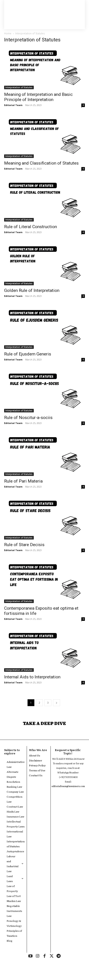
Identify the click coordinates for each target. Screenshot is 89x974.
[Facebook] (44, 956)
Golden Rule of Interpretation (31, 290)
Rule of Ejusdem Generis (27, 354)
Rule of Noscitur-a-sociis (28, 417)
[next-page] (56, 702)
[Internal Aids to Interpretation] (44, 651)
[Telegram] (58, 956)
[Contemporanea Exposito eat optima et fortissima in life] (44, 582)
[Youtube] (30, 956)
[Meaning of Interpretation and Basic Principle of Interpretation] (44, 68)
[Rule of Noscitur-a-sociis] (44, 391)
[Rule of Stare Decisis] (44, 518)
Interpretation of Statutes (18, 87)
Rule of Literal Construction (30, 226)
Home (7, 33)
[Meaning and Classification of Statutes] (44, 137)
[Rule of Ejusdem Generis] (44, 328)
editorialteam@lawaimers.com (68, 786)
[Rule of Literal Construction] (44, 200)
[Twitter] (51, 956)
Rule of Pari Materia (23, 481)
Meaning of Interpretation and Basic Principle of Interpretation (38, 97)
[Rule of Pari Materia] (44, 455)
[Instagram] (37, 956)
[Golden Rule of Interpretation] (44, 264)
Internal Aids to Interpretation (32, 676)
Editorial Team (13, 105)
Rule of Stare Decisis (24, 544)
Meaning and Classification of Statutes (41, 163)
